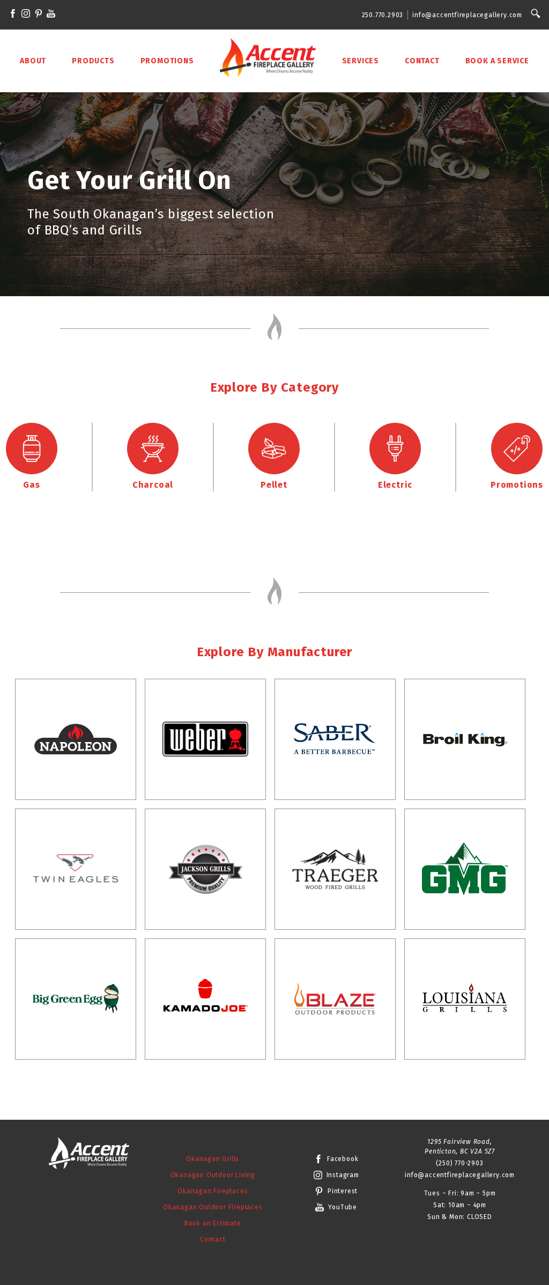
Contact (422, 60)
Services (360, 60)
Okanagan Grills (212, 1159)
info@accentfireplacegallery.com (467, 15)
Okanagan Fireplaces (212, 1191)
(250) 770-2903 (459, 1163)
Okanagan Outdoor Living (212, 1175)
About (33, 60)
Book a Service (497, 60)
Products (93, 60)
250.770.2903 (383, 15)
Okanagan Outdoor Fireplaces (213, 1207)
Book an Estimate (212, 1223)
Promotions (167, 60)
